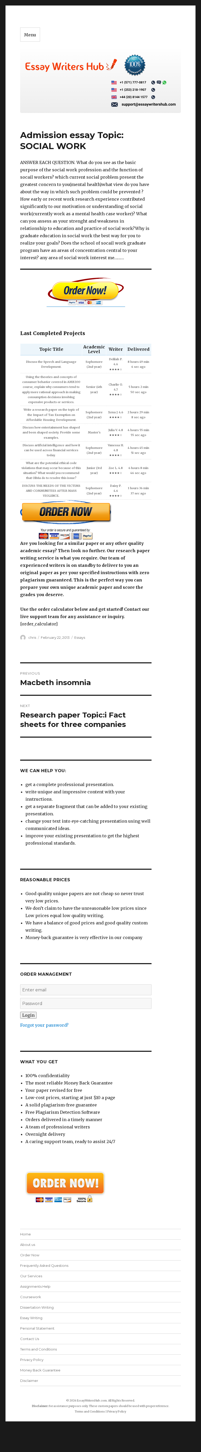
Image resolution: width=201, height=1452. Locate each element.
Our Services (31, 1276)
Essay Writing (31, 1318)
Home (25, 1234)
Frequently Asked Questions (44, 1265)
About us (27, 1244)
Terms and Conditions (38, 1349)
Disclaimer (29, 1380)
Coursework (30, 1297)
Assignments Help (35, 1286)
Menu (30, 34)
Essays (79, 637)
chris (32, 637)
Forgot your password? (44, 1025)
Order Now (29, 1255)
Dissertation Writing (37, 1307)
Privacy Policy (31, 1360)
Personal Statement (37, 1328)
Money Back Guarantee (40, 1370)
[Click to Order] (86, 519)
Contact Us (29, 1339)
